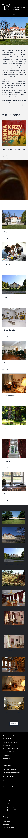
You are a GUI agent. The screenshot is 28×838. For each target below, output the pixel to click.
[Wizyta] (14, 219)
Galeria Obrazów (9, 330)
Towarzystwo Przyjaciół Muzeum (12, 807)
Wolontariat (6, 804)
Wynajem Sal (6, 758)
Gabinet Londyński (10, 396)
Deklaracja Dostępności (10, 769)
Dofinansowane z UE (9, 827)
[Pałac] (14, 284)
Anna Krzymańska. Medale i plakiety (14, 149)
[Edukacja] (14, 252)
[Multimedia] (14, 448)
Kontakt (6, 494)
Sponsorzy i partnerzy (9, 801)
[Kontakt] (14, 481)
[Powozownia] (14, 350)
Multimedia (7, 461)
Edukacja (7, 264)
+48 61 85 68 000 (13, 748)
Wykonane (6, 824)
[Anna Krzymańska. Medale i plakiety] (14, 133)
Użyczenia (6, 783)
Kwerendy (6, 780)
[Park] (14, 415)
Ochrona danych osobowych (11, 772)
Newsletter (6, 755)
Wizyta (6, 232)
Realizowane (6, 821)
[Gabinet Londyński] (14, 383)
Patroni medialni (7, 798)
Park (5, 428)
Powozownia (8, 363)
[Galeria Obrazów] (14, 317)
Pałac (5, 297)
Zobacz (7, 238)
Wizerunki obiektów (8, 786)
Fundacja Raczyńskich (9, 810)
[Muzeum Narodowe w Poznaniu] (14, 7)
